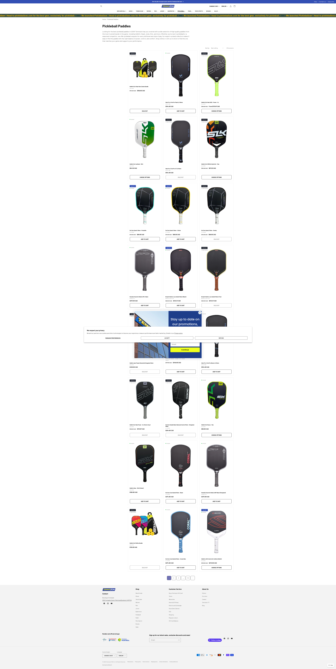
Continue (185, 350)
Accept (167, 338)
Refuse (221, 338)
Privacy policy (178, 333)
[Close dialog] (199, 312)
